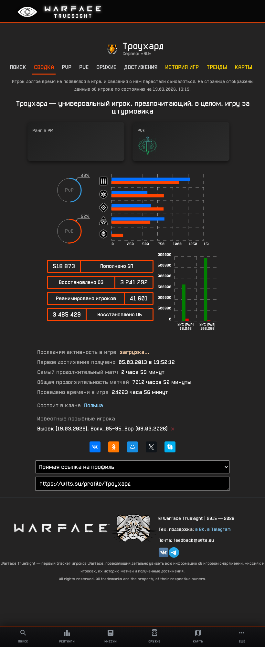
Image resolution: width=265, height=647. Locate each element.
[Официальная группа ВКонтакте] (163, 552)
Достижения (140, 67)
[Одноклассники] (114, 447)
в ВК (200, 529)
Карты (243, 67)
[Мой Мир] (132, 447)
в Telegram (219, 529)
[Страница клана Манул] (134, 527)
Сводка (44, 67)
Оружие (106, 67)
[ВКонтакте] (95, 447)
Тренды (217, 67)
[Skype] (170, 447)
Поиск (18, 67)
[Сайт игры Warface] (61, 527)
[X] (151, 447)
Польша (93, 405)
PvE (84, 67)
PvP (66, 67)
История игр (182, 67)
